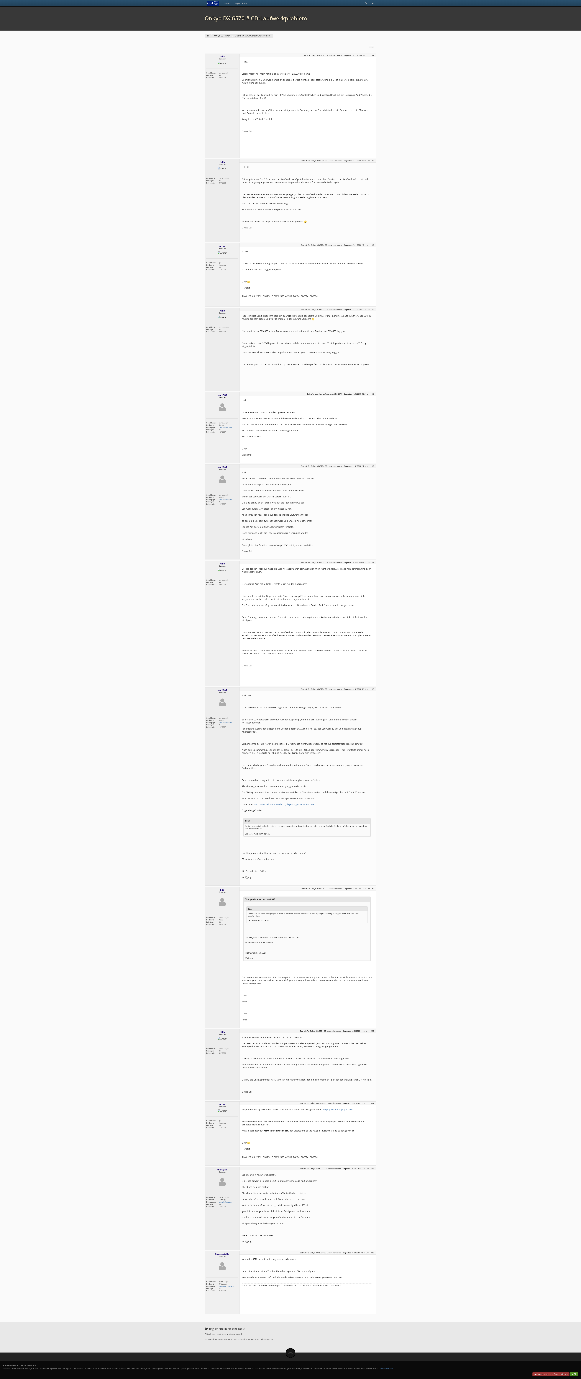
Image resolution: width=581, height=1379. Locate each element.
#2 (373, 161)
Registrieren (241, 3)
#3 (373, 245)
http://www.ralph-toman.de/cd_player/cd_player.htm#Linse (284, 804)
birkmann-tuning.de (227, 1286)
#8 (373, 689)
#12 (372, 1168)
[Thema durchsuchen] (371, 46)
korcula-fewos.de (225, 427)
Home (227, 3)
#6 (373, 466)
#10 (372, 1031)
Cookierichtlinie (386, 1368)
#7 (373, 562)
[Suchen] (365, 3)
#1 (373, 55)
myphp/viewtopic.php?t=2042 (338, 1109)
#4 (373, 309)
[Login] (372, 3)
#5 (373, 394)
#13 (372, 1253)
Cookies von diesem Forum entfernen (552, 1374)
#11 (372, 1103)
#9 (373, 888)
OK (574, 1374)
